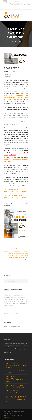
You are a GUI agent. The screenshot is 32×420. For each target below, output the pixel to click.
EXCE (13, 74)
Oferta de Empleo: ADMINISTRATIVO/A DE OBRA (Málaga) (16, 365)
